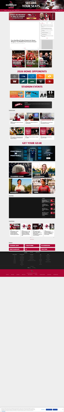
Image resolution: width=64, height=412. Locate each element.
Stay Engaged (31, 254)
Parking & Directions (22, 260)
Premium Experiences (48, 259)
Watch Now (27, 106)
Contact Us (7, 274)
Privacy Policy (23, 274)
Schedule (40, 255)
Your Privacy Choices (42, 274)
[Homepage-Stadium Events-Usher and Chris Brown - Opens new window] (47, 94)
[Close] (63, 409)
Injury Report (40, 259)
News (14, 255)
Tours (21, 265)
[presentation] (10, 48)
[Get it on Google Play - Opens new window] (34, 268)
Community (14, 260)
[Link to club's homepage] (2, 10)
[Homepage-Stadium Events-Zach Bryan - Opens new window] (32, 94)
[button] (23, 48)
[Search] (52, 10)
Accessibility (18, 274)
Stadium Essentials (22, 259)
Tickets (48, 254)
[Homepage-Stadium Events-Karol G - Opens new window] (17, 94)
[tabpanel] (47, 31)
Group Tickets (48, 260)
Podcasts (15, 259)
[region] (32, 409)
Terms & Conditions (30, 274)
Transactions (40, 260)
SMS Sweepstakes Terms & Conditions (32, 260)
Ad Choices (36, 274)
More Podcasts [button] (32, 239)
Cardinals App (31, 255)
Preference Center (55, 274)
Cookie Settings (49, 274)
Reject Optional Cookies (49, 409)
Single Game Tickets (48, 255)
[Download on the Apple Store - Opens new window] (29, 267)
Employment (12, 274)
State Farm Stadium (22, 254)
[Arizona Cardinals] (32, 271)
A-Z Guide (22, 255)
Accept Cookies (55, 409)
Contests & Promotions (31, 259)
